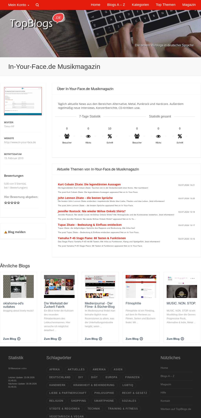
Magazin (166, 384)
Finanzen (132, 377)
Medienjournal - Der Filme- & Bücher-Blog (100, 305)
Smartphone (104, 400)
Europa (111, 377)
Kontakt (165, 400)
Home (164, 367)
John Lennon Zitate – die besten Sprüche (85, 198)
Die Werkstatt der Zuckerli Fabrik (56, 305)
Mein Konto (17, 5)
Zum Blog (9, 338)
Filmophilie (133, 303)
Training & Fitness (123, 408)
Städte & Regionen (64, 408)
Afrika (54, 369)
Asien (118, 369)
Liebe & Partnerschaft (68, 393)
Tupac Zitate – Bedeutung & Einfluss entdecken (90, 225)
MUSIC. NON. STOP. (181, 303)
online (17, 368)
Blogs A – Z (168, 376)
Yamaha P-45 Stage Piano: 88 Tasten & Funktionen (92, 238)
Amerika (99, 369)
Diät (94, 377)
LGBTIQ (127, 385)
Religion (56, 400)
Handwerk (57, 385)
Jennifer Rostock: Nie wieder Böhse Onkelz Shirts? (92, 211)
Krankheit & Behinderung (94, 385)
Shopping (78, 400)
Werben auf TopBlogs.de (176, 409)
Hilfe (163, 392)
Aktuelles (76, 369)
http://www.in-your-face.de (20, 142)
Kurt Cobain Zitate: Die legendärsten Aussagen (89, 184)
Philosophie (104, 393)
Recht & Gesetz (134, 393)
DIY (80, 377)
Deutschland (59, 377)
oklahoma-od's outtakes (13, 305)
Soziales (129, 400)
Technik (94, 408)
